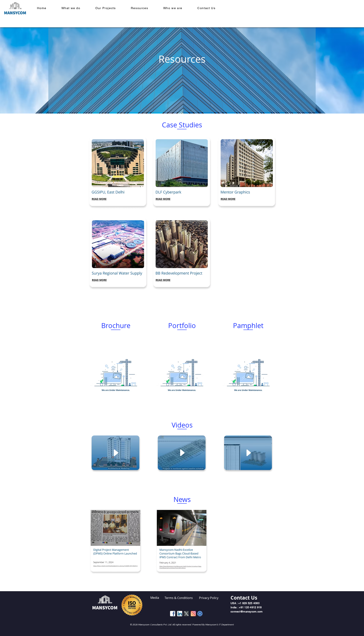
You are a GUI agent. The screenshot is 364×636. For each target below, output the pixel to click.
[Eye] (115, 371)
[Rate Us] (199, 613)
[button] (105, 8)
